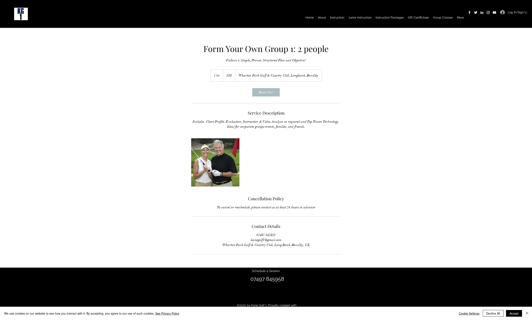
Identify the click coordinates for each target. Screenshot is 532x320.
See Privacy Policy (167, 313)
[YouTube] (494, 12)
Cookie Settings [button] (469, 313)
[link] (266, 92)
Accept (514, 313)
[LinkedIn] (482, 12)
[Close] (527, 313)
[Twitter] (476, 12)
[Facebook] (469, 12)
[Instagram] (488, 12)
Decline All (493, 313)
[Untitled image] (215, 162)
